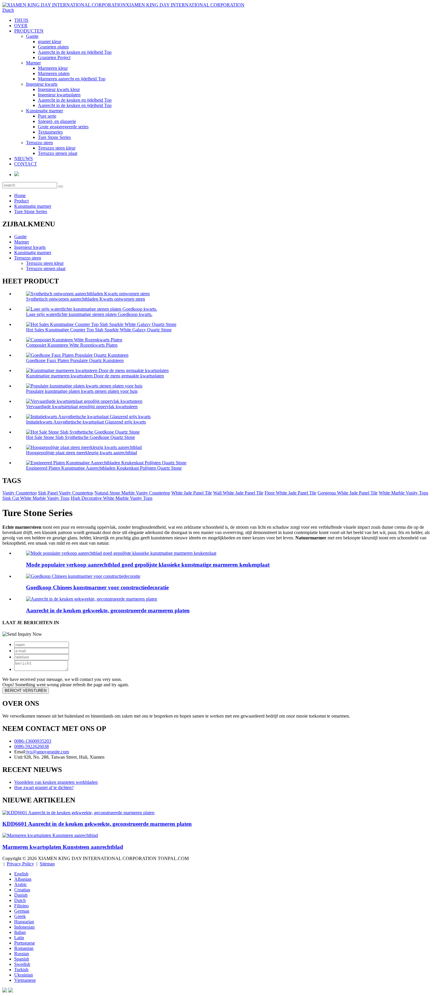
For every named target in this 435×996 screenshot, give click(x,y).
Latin (19, 937)
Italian (20, 932)
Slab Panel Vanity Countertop (65, 492)
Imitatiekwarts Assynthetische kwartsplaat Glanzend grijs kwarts (86, 421)
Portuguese (24, 942)
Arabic (20, 884)
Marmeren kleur (53, 68)
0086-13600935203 (32, 741)
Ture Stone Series (54, 137)
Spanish (21, 958)
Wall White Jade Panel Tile (238, 492)
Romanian (23, 948)
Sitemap (47, 863)
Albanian (22, 879)
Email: (20, 751)
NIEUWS (23, 158)
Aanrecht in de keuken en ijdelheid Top (75, 52)
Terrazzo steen (39, 142)
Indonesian (24, 927)
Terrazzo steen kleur (56, 147)
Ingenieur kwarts (41, 84)
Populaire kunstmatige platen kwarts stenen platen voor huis (82, 391)
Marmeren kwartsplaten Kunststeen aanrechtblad (62, 847)
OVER (21, 25)
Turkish (21, 969)
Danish (21, 895)
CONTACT (25, 163)
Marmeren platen (54, 73)
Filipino (21, 905)
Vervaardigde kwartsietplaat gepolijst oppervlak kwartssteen (82, 406)
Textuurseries (50, 131)
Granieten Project (54, 57)
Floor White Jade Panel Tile (290, 492)
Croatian (22, 889)
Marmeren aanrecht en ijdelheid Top (71, 78)
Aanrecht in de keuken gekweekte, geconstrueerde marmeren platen (108, 610)
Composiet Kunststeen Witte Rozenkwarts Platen (71, 345)
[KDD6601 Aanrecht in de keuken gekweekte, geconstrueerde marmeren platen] (78, 812)
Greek (20, 916)
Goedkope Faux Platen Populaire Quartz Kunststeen (75, 360)
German (21, 911)
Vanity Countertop (19, 492)
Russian (21, 953)
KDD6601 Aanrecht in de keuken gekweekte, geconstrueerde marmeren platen (97, 824)
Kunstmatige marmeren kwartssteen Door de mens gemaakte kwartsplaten (95, 375)
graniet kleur (49, 41)
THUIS (21, 20)
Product (21, 200)
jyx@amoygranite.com (47, 751)
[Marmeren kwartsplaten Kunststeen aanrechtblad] (50, 835)
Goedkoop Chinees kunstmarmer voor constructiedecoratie (97, 587)
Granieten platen (53, 46)
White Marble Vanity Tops (403, 492)
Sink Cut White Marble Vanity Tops (36, 498)
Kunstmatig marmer (44, 110)
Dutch (20, 900)
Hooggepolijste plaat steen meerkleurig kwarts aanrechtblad (81, 452)
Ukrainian (23, 974)
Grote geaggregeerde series (63, 126)
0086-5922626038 (31, 746)
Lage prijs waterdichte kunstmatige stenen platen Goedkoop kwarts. (89, 314)
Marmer (33, 62)
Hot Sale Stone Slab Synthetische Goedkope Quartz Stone (80, 437)
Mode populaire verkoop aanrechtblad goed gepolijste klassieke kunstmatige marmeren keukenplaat (148, 565)
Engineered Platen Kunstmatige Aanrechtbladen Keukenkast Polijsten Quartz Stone (104, 468)
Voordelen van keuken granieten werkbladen (56, 782)
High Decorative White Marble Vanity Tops (111, 498)
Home (20, 195)
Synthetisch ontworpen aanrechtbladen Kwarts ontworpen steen (85, 298)
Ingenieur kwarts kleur (59, 89)
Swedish (22, 964)
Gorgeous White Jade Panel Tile (348, 492)
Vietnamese (25, 980)
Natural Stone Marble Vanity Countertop (132, 492)
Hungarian (24, 921)
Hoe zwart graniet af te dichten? (44, 787)
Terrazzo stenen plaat (57, 153)
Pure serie (47, 116)
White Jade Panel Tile (191, 492)
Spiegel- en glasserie (57, 121)
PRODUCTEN (29, 30)
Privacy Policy (20, 863)
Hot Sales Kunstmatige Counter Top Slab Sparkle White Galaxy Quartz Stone (99, 329)
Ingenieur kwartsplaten (59, 94)
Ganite (32, 36)
